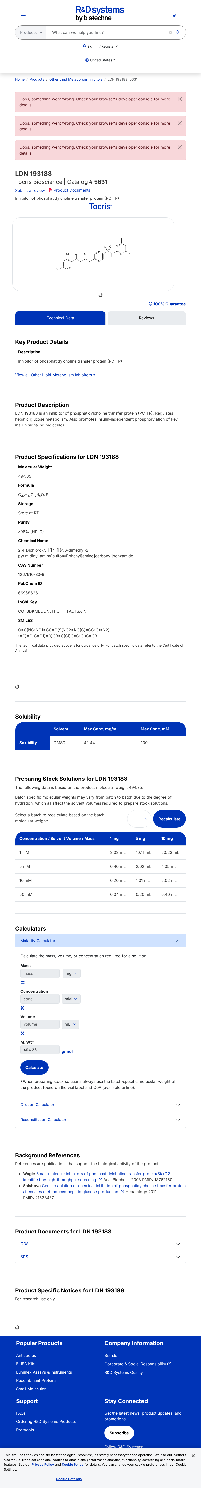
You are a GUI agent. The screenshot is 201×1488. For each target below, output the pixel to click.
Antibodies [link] (26, 1355)
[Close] (180, 99)
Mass (25, 965)
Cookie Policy (73, 1464)
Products (37, 79)
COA (24, 1243)
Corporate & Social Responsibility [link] (135, 1363)
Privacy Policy (43, 1464)
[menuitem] (20, 79)
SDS (24, 1256)
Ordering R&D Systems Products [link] (46, 1421)
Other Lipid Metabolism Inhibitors (75, 79)
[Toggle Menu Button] (23, 14)
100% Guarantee (169, 303)
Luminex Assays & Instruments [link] (44, 1372)
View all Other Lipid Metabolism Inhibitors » (55, 374)
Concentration (34, 991)
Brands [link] (110, 1355)
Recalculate (169, 818)
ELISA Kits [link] (25, 1363)
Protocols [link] (25, 1429)
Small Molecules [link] (31, 1388)
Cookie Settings (69, 1479)
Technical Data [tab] (60, 317)
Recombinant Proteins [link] (36, 1380)
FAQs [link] (20, 1413)
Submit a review (30, 190)
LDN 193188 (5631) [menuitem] (123, 79)
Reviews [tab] (146, 317)
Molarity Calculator (37, 940)
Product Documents (72, 190)
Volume (27, 1016)
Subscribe (119, 1433)
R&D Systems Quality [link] (123, 1372)
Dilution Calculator (37, 1104)
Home (20, 79)
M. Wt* (27, 1042)
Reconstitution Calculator (43, 1119)
